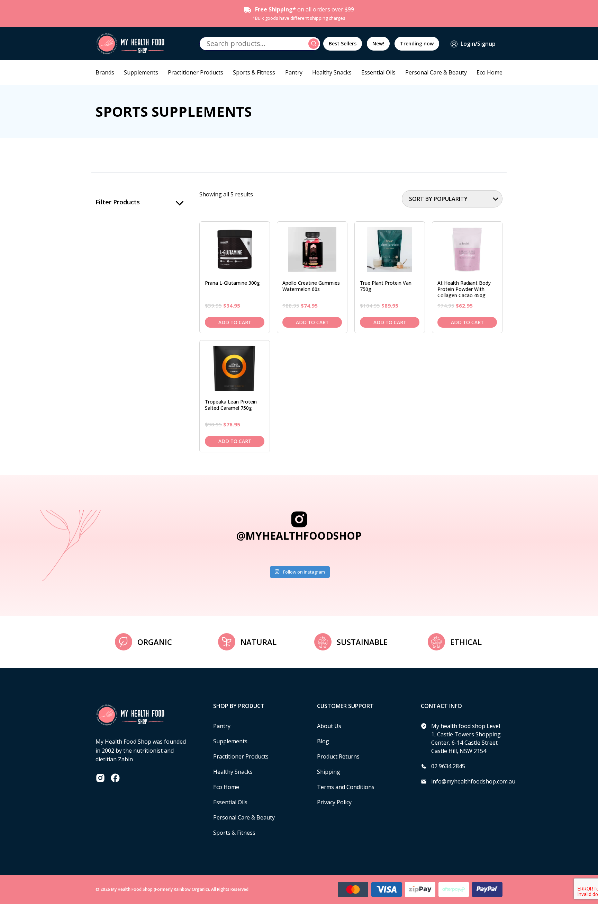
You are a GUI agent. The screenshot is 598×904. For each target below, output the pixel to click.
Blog (323, 741)
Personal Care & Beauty (436, 72)
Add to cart (234, 322)
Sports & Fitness (254, 72)
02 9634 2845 (448, 766)
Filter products (118, 202)
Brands (105, 72)
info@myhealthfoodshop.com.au (473, 781)
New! (378, 43)
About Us (329, 726)
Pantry (293, 72)
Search (314, 43)
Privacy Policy (334, 802)
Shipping (328, 772)
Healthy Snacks (332, 72)
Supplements (141, 72)
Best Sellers (342, 43)
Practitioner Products (195, 72)
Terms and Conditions (345, 787)
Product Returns (338, 756)
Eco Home (489, 72)
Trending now (417, 43)
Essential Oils (378, 72)
